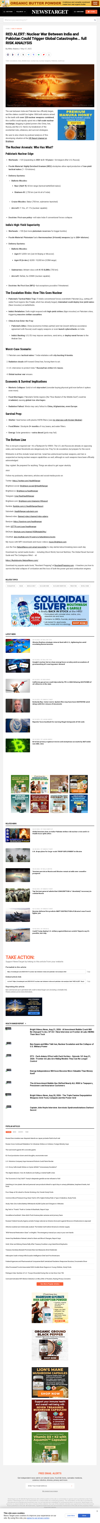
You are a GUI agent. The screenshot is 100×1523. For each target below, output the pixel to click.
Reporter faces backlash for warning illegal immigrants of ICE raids (58, 722)
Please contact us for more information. (19, 992)
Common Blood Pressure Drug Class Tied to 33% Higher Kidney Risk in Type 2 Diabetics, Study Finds (41, 1198)
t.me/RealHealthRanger (24, 496)
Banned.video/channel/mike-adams (33, 516)
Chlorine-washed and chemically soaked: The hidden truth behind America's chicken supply (38, 1227)
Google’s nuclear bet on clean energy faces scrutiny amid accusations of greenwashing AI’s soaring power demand (60, 663)
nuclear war (34, 61)
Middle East (26, 61)
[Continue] (71, 1486)
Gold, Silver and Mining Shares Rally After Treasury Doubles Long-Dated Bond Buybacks (36, 1244)
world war (61, 61)
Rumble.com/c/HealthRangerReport (28, 506)
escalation (13, 61)
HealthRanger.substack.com (26, 511)
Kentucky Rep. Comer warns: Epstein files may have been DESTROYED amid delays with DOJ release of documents (61, 703)
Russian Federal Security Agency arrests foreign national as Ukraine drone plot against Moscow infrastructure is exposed (48, 1221)
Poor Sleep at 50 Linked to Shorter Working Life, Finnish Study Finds (29, 1192)
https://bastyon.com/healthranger (27, 521)
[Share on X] (23, 54)
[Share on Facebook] (18, 54)
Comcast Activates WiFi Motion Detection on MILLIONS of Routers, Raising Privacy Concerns (38, 1279)
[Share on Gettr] (44, 54)
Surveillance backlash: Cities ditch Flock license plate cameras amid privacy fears (34, 1215)
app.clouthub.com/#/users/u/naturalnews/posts (34, 537)
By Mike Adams (12, 49)
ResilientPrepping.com (64, 565)
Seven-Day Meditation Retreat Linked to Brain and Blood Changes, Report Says (33, 1238)
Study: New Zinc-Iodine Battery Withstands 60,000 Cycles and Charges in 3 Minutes (35, 1204)
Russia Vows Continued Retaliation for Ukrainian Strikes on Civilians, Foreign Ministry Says (37, 1144)
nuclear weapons (45, 61)
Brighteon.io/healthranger (27, 491)
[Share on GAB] (38, 54)
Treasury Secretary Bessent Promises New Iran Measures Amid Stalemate (31, 1250)
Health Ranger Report (15, 1024)
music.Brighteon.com (57, 542)
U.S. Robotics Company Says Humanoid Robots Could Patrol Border (29, 1161)
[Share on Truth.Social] (33, 54)
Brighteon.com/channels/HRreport (33, 501)
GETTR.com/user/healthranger (23, 526)
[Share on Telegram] (28, 54)
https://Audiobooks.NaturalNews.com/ (22, 560)
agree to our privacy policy (38, 1518)
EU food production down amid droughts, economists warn (27, 1155)
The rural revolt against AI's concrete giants (21, 1150)
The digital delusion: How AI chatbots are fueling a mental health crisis (30, 1173)
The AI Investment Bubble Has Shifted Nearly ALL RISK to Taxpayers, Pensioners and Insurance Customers (61, 1084)
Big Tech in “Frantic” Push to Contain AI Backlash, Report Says (27, 1209)
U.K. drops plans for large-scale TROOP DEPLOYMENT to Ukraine (57, 851)
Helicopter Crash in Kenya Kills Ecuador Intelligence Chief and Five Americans (33, 1256)
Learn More (71, 1516)
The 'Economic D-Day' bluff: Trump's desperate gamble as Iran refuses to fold (33, 1178)
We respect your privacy (50, 1491)
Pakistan (54, 61)
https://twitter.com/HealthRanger (26, 481)
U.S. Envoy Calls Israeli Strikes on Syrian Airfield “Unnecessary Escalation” (31, 1167)
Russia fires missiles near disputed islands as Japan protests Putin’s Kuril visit (33, 1138)
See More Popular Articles (49, 1284)
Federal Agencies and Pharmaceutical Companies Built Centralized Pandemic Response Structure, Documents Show (46, 1261)
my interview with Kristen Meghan (67, 420)
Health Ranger (16, 29)
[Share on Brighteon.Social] (8, 54)
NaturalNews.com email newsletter (32, 547)
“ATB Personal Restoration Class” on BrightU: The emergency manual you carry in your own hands (39, 1233)
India (19, 61)
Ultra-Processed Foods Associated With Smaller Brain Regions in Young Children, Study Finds (38, 1267)
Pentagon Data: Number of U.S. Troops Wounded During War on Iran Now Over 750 (35, 1273)
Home (8, 29)
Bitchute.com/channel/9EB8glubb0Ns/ (30, 532)
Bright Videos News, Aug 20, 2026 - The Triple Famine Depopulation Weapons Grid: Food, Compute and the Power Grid (61, 1096)
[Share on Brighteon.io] (13, 54)
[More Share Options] (49, 54)
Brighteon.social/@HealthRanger (34, 486)
